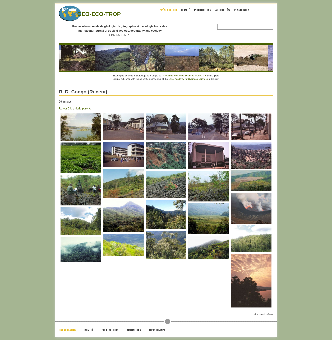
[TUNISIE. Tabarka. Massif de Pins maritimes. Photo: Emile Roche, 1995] (210, 58)
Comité (185, 10)
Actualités (222, 10)
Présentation (168, 10)
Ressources (242, 10)
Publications (202, 10)
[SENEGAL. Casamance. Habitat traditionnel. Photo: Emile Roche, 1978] (72, 58)
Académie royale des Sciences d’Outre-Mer (184, 75)
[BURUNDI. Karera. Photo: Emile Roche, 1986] (141, 58)
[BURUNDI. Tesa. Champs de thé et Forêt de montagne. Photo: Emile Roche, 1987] (107, 58)
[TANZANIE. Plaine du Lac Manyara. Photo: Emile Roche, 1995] (176, 58)
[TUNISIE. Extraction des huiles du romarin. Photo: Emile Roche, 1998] (245, 58)
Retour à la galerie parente (75, 108)
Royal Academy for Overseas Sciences (188, 79)
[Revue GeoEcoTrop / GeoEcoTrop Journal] (64, 13)
